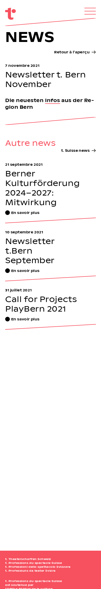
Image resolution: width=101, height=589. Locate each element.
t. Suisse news (75, 150)
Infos (52, 100)
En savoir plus (25, 212)
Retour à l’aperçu (72, 51)
